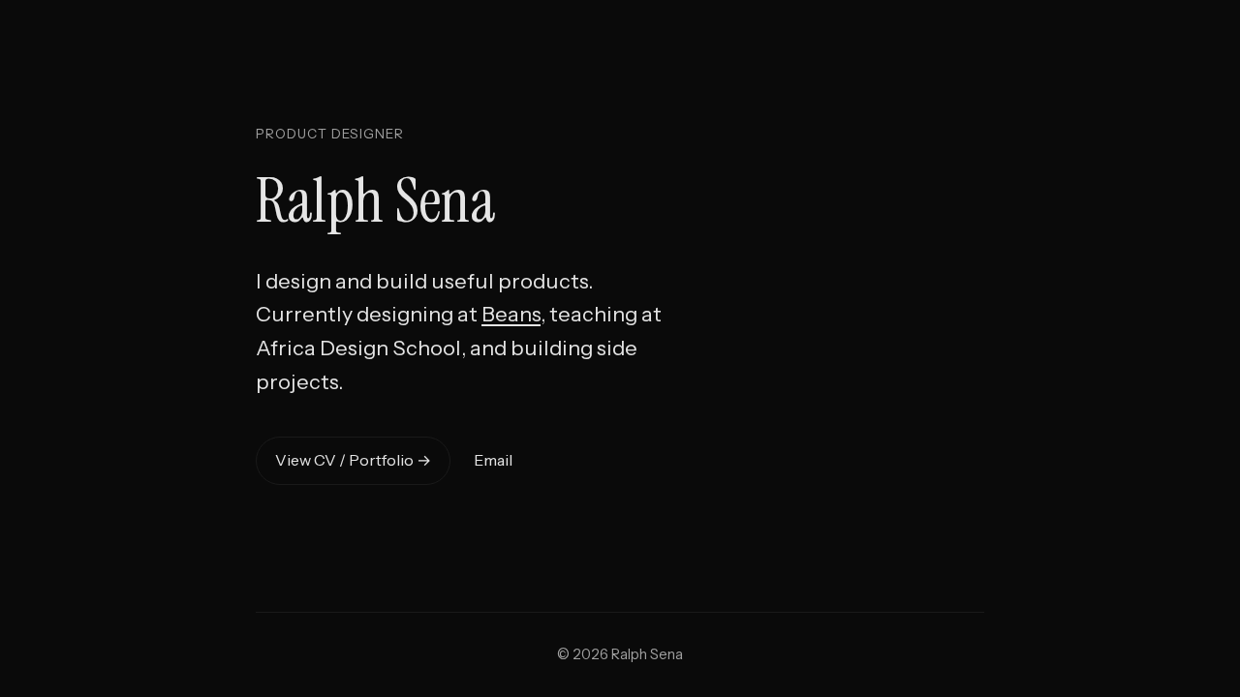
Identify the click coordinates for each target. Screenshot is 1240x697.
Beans (511, 313)
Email (493, 460)
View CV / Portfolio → (353, 460)
